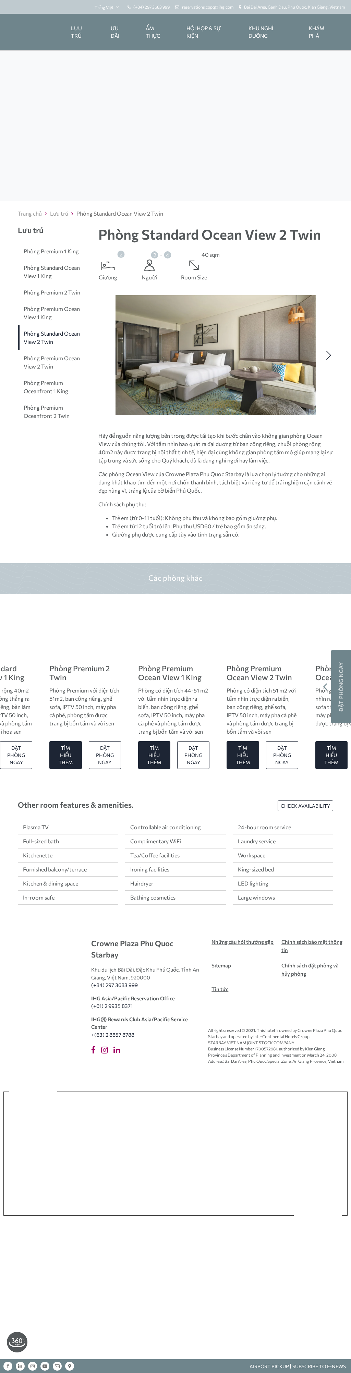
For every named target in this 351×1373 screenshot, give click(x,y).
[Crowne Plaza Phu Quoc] (32, 32)
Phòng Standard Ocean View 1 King (52, 271)
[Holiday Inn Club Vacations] (242, 1187)
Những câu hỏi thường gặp (242, 942)
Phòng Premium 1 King (51, 251)
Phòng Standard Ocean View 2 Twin (52, 337)
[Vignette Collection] (204, 1118)
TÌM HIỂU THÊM (66, 755)
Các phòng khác (175, 577)
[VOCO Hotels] (35, 1152)
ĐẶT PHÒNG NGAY (16, 755)
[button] (103, 355)
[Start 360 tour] (17, 1341)
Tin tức (219, 989)
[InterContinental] (146, 1118)
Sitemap (221, 965)
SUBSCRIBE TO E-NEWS (319, 1366)
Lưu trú (59, 213)
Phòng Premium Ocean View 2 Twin (52, 362)
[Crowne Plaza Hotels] (130, 1152)
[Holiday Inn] (315, 1152)
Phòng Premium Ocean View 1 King (52, 312)
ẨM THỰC (153, 32)
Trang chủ (30, 213)
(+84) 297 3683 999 (151, 6)
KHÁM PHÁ (316, 32)
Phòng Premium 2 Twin (52, 292)
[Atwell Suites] (151, 1187)
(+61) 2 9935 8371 (112, 1006)
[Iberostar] (178, 1152)
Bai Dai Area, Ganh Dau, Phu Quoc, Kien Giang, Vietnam (294, 6)
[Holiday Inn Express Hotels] (271, 1152)
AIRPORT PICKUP (269, 1366)
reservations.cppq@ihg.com (207, 6)
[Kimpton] (257, 1118)
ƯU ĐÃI (115, 32)
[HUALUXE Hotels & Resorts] (82, 1152)
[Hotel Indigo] (302, 1118)
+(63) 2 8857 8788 (112, 1035)
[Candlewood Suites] (287, 1187)
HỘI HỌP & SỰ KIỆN (203, 32)
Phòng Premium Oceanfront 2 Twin (47, 411)
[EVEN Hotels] (226, 1152)
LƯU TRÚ (76, 32)
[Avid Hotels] (108, 1187)
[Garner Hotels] (64, 1187)
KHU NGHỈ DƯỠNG (261, 32)
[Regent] (98, 1118)
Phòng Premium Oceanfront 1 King (46, 387)
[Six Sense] (50, 1118)
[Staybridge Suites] (198, 1187)
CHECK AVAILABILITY (305, 806)
